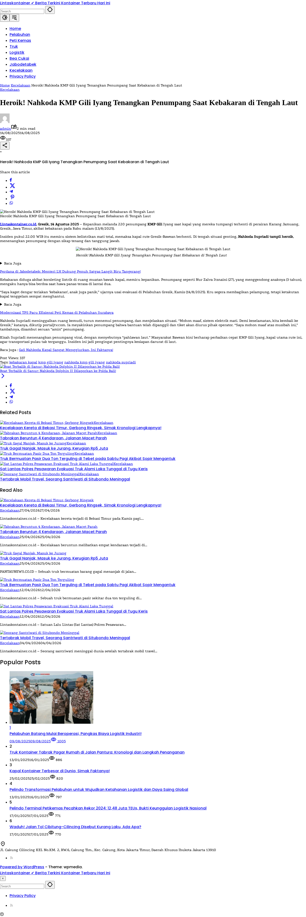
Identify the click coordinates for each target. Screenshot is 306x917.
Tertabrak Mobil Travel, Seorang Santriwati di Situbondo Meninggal (65, 479)
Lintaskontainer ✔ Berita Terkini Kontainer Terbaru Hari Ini (55, 3)
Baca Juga (12, 263)
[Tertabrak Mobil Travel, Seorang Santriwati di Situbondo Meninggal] (39, 474)
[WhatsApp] (11, 203)
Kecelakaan (10, 89)
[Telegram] (11, 192)
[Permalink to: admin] (5, 122)
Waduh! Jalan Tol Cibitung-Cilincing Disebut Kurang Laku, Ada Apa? (75, 827)
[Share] (5, 146)
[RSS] (11, 858)
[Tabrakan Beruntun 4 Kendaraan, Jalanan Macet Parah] (49, 433)
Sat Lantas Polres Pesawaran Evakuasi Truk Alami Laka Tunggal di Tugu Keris (74, 469)
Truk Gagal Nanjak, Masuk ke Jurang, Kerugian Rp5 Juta (54, 448)
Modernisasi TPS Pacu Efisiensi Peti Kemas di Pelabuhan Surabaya (57, 312)
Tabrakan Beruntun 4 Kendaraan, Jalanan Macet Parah (53, 438)
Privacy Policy (23, 895)
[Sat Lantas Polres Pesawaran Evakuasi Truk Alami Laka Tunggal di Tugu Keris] (56, 464)
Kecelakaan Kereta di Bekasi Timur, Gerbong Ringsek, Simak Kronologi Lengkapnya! (80, 428)
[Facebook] (11, 180)
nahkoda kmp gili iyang (84, 362)
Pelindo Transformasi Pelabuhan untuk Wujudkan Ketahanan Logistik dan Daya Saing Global (99, 789)
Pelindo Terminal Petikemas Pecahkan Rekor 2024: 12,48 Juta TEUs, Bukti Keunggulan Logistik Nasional (108, 808)
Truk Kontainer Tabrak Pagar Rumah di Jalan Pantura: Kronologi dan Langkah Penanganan (97, 752)
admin (5, 128)
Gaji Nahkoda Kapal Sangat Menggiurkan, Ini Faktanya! (66, 350)
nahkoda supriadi (121, 362)
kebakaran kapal (23, 362)
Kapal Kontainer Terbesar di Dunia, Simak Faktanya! (60, 771)
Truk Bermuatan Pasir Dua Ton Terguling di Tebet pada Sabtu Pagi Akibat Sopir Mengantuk (87, 458)
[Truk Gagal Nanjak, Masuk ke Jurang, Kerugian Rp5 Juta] (33, 443)
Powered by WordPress (22, 867)
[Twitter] (12, 187)
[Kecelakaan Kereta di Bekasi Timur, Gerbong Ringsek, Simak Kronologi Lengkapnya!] (47, 423)
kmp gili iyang (50, 362)
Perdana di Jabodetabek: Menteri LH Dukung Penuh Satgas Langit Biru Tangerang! (70, 271)
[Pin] (12, 199)
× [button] (3, 878)
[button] (50, 10)
